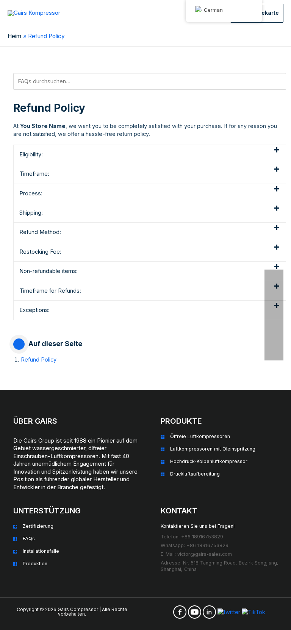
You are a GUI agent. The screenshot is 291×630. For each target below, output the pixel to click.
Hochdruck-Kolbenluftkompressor (208, 461)
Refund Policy (38, 359)
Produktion (35, 563)
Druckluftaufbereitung (195, 474)
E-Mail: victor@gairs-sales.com (196, 554)
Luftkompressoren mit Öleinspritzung (212, 449)
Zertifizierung (38, 526)
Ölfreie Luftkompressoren (200, 436)
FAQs (29, 538)
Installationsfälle (41, 551)
